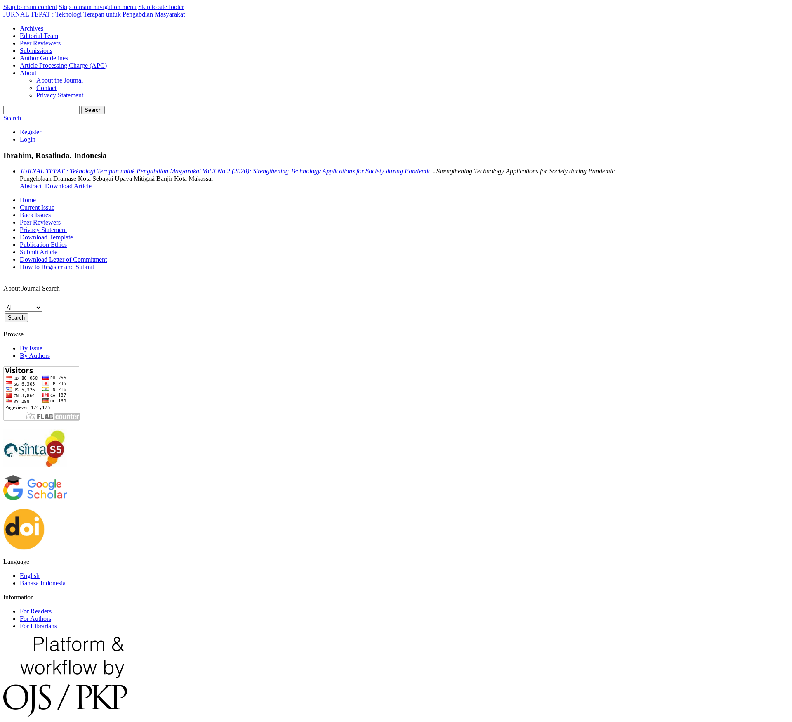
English (30, 575)
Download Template (46, 237)
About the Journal (59, 80)
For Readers (36, 611)
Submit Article (38, 252)
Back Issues (35, 214)
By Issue (31, 348)
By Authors (35, 355)
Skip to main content (30, 6)
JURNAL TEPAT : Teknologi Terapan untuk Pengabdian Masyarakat (94, 14)
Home (28, 200)
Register (30, 131)
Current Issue (37, 207)
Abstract (31, 185)
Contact (46, 87)
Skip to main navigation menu (98, 6)
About (28, 72)
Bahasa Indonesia (43, 583)
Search (93, 110)
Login (27, 139)
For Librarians (38, 626)
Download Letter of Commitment (63, 259)
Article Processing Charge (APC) (63, 65)
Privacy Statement (59, 95)
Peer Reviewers (40, 43)
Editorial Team (39, 35)
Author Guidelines (44, 58)
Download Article (68, 185)
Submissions (36, 50)
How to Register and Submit (57, 266)
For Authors (35, 618)
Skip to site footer (161, 6)
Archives (31, 28)
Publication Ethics (43, 244)
